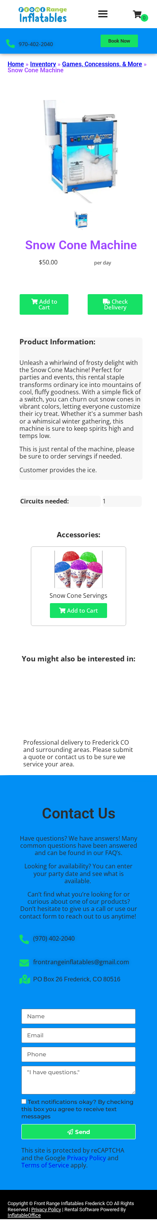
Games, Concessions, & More (102, 64)
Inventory (43, 64)
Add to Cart (47, 304)
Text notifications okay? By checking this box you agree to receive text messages (77, 1109)
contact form (38, 916)
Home (16, 64)
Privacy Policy (86, 1158)
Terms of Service (45, 1165)
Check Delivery (116, 304)
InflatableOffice (24, 1215)
